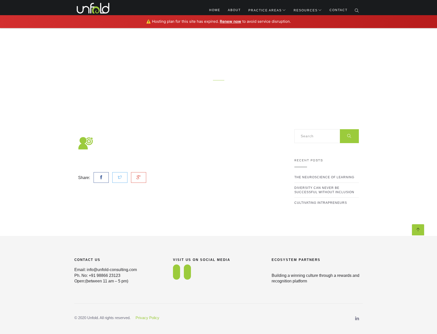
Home (214, 10)
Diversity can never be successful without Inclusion (324, 190)
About (234, 10)
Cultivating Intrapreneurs (320, 203)
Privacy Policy (147, 318)
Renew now (230, 21)
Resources (306, 10)
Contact (338, 10)
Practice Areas (265, 10)
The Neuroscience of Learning (324, 177)
